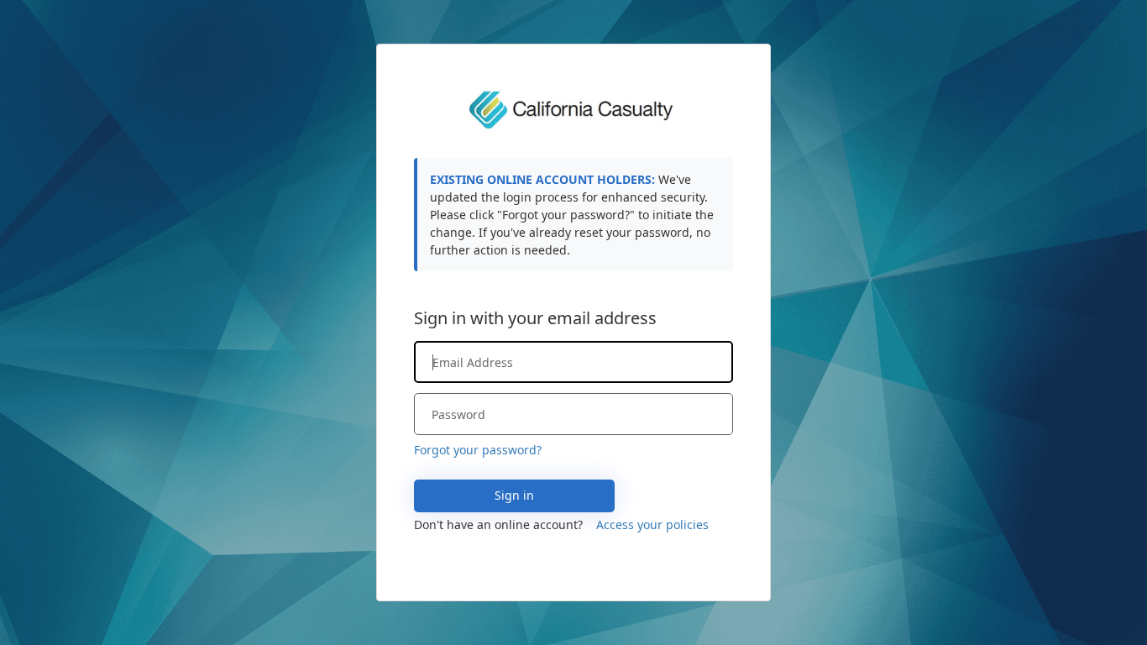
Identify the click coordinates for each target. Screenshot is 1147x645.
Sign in (514, 495)
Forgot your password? (478, 450)
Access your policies (652, 524)
